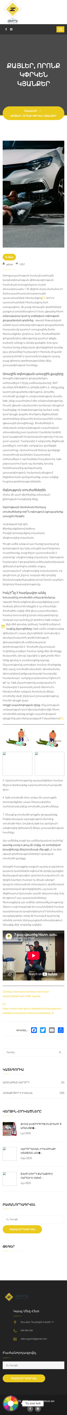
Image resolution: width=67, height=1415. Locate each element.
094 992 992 (27, 1330)
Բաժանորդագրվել (22, 1229)
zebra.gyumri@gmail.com (34, 1338)
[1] (43, 297)
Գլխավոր (30, 111)
